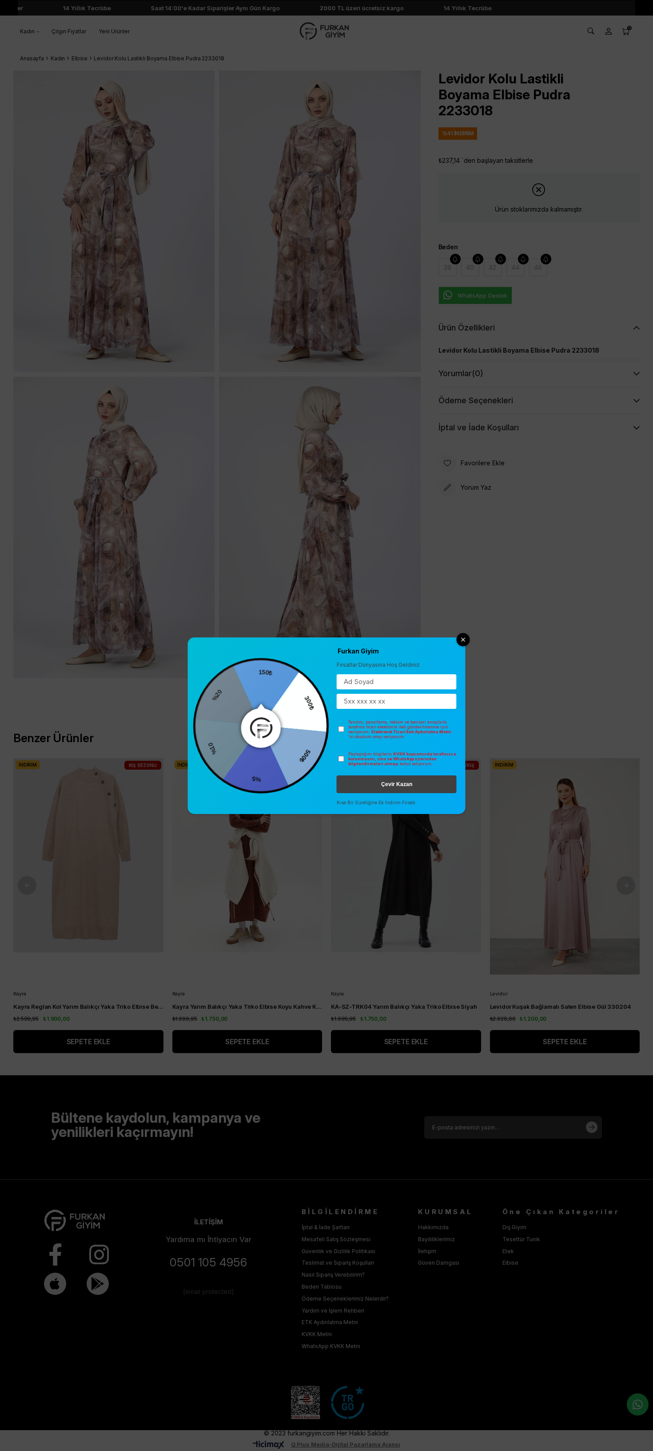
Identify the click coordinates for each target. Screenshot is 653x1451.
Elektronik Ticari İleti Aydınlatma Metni (411, 731)
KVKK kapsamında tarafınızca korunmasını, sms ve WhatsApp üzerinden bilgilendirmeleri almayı (402, 758)
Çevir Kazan (396, 784)
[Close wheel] (463, 639)
